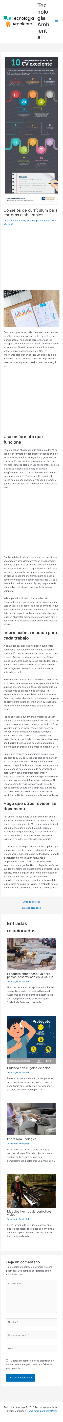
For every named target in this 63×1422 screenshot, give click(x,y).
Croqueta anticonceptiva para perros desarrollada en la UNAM (30, 975)
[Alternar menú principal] (56, 21)
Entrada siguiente (31, 908)
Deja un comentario (14, 220)
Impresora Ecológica (21, 1139)
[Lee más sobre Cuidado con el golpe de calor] (31, 1039)
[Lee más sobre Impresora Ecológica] (31, 1119)
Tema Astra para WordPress (42, 1411)
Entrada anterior (31, 902)
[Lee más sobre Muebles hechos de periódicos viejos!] (31, 1190)
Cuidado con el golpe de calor (28, 1068)
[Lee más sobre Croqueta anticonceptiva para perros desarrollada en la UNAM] (31, 953)
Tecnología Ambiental (43, 21)
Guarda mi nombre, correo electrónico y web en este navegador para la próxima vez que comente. (30, 1364)
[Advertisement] (31, 259)
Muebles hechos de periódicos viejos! (29, 1213)
